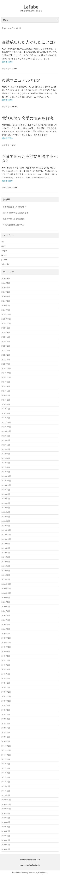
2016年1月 (5, 849)
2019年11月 (6, 642)
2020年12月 (6, 584)
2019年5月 (5, 669)
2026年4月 (5, 296)
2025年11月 (6, 319)
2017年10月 (6, 755)
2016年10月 (6, 809)
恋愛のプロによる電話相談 (14, 219)
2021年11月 (6, 535)
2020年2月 (5, 629)
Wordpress (42, 873)
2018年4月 (5, 728)
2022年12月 (6, 476)
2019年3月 (5, 678)
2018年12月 (6, 692)
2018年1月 (5, 741)
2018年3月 (5, 732)
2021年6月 (5, 557)
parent (4, 260)
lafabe (14, 69)
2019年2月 (5, 683)
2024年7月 (5, 391)
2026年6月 (5, 287)
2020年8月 (5, 602)
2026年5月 (5, 292)
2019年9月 (5, 651)
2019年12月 (6, 638)
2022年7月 (5, 499)
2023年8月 (5, 440)
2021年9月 (5, 544)
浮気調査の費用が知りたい (14, 225)
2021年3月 (5, 571)
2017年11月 (6, 750)
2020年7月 (5, 607)
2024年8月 (5, 386)
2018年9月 (5, 705)
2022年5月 (5, 508)
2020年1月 (5, 633)
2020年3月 (5, 624)
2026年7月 (5, 283)
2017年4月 (5, 782)
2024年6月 (5, 395)
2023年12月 (6, 422)
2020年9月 (5, 598)
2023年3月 (5, 463)
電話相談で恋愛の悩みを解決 (27, 118)
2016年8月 (5, 818)
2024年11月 (6, 373)
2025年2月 (5, 359)
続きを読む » (7, 62)
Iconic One (16, 873)
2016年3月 (5, 840)
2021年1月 (5, 579)
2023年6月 (5, 449)
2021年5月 (5, 562)
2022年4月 (5, 512)
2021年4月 (5, 566)
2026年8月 (5, 278)
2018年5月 (5, 723)
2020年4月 (5, 620)
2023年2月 (5, 467)
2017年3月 (5, 786)
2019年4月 (5, 674)
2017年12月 (6, 746)
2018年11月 (6, 696)
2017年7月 (5, 768)
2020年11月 (6, 588)
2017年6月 (5, 773)
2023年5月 (5, 454)
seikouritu (5, 264)
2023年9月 (5, 436)
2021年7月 (5, 553)
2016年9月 (5, 813)
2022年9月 (5, 490)
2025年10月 (6, 323)
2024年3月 (5, 409)
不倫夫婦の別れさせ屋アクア (14, 207)
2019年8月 (5, 656)
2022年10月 (6, 485)
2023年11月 (6, 427)
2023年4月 (5, 458)
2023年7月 (5, 445)
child (3, 246)
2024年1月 (5, 418)
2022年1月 (5, 526)
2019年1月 (5, 687)
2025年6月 (5, 341)
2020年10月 (6, 593)
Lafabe (31, 6)
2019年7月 (5, 660)
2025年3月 (5, 355)
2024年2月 (5, 413)
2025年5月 (5, 346)
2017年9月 (5, 759)
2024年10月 (6, 377)
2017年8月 (5, 764)
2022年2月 (5, 521)
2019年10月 (6, 647)
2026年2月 (5, 305)
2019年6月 (5, 665)
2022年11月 (6, 481)
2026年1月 (5, 310)
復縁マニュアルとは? (21, 80)
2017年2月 (5, 791)
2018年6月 (5, 719)
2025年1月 (5, 364)
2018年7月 (5, 714)
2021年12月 (6, 530)
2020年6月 (5, 611)
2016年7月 (5, 822)
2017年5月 (5, 777)
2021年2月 (5, 575)
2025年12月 (6, 314)
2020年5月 (5, 615)
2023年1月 (5, 472)
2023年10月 (6, 431)
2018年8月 (5, 710)
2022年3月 (5, 517)
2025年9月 (5, 328)
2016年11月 (6, 804)
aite (13, 145)
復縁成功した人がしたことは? (28, 42)
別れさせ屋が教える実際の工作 (15, 213)
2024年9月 (5, 382)
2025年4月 (5, 350)
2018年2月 (5, 737)
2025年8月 (5, 332)
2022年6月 (5, 503)
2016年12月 (6, 800)
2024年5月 (5, 400)
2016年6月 (5, 827)
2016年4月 (5, 836)
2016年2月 (5, 845)
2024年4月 (5, 404)
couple (15, 107)
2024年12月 (6, 368)
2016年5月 (5, 831)
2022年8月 (5, 494)
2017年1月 (5, 795)
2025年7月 (5, 337)
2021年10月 (6, 539)
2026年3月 (5, 301)
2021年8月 (5, 548)
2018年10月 (6, 701)
